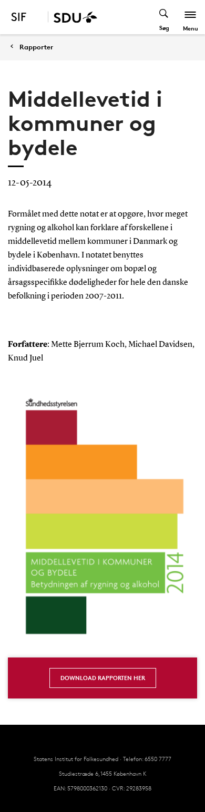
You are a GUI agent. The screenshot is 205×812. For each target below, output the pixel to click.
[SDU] (72, 17)
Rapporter (36, 47)
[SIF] (26, 17)
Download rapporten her (102, 678)
